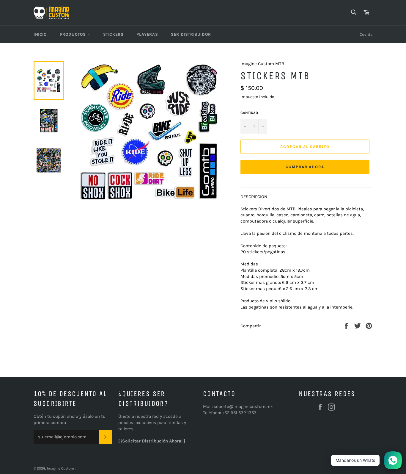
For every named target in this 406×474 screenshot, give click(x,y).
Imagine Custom (61, 468)
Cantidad (249, 113)
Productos (73, 34)
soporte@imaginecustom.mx (243, 406)
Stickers (113, 34)
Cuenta (366, 34)
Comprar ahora (305, 167)
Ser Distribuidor (191, 34)
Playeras (147, 34)
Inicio (40, 34)
